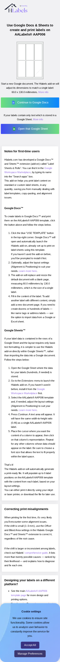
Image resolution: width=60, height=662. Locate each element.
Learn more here (28, 271)
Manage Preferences (30, 653)
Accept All (30, 645)
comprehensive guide (36, 552)
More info (43, 92)
